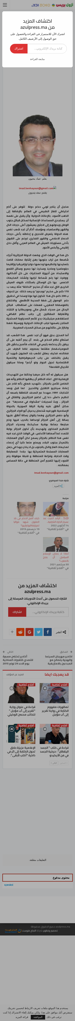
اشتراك (18, 48)
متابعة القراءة (37, 59)
